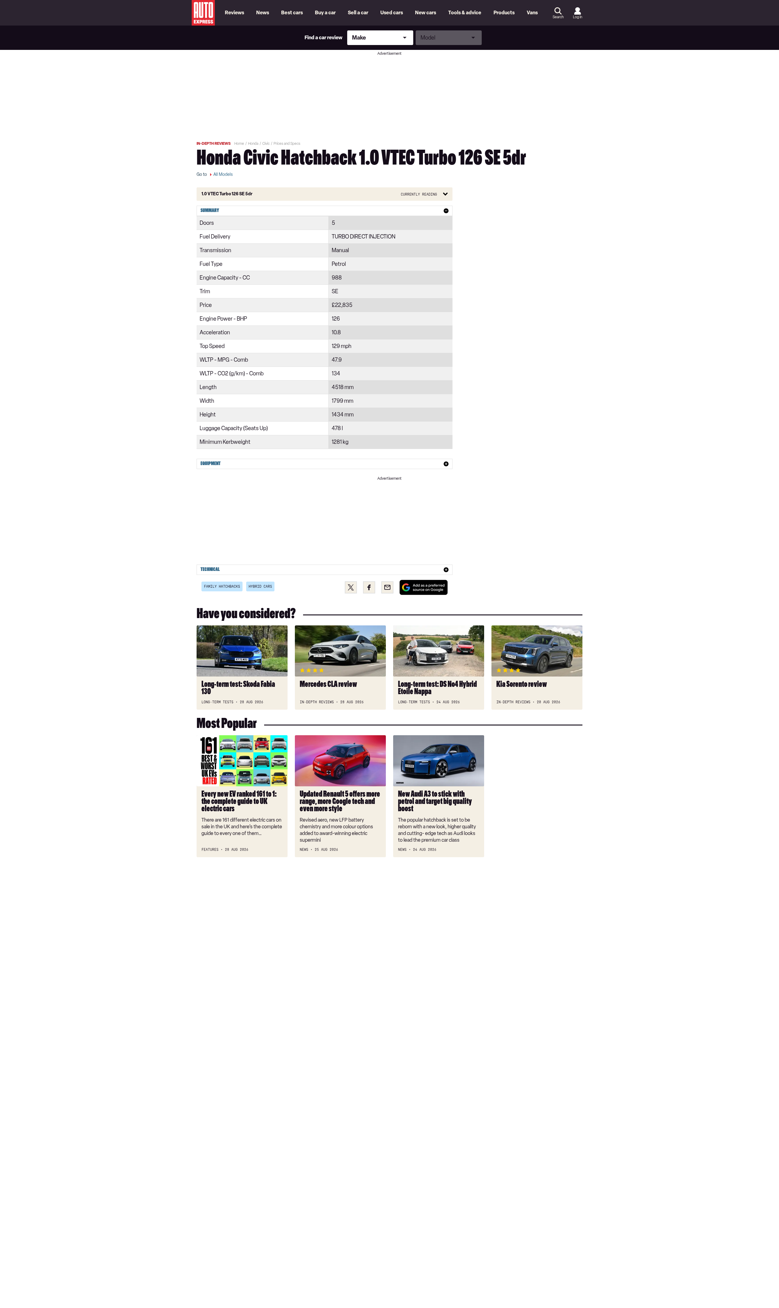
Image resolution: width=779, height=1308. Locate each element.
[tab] (324, 211)
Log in (577, 17)
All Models (223, 174)
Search (558, 17)
